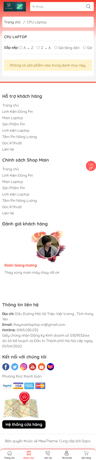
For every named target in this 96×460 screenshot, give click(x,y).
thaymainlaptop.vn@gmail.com (39, 324)
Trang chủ (12, 22)
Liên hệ (8, 149)
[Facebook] (5, 366)
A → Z (28, 47)
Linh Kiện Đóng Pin (17, 111)
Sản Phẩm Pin (13, 124)
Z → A (46, 47)
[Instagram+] (23, 366)
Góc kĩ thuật (12, 143)
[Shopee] (41, 366)
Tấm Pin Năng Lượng (19, 136)
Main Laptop (12, 118)
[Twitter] (14, 366)
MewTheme (48, 441)
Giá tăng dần (68, 47)
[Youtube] (32, 366)
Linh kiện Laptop (15, 130)
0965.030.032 (27, 330)
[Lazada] (50, 366)
